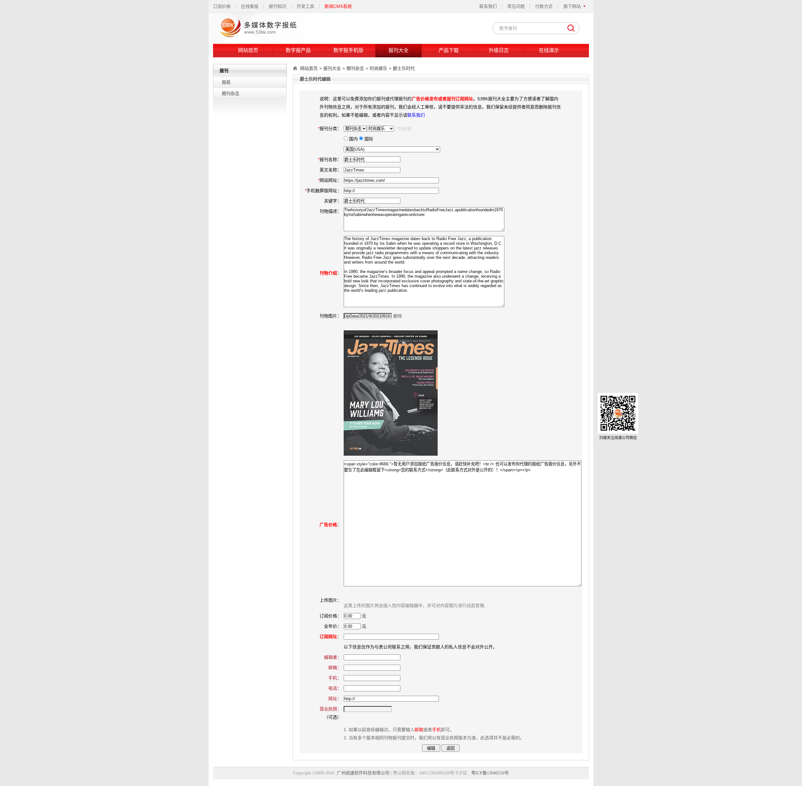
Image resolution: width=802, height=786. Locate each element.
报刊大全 (398, 50)
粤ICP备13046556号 (490, 773)
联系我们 (488, 6)
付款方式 (544, 6)
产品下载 (449, 50)
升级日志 (499, 50)
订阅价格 (222, 6)
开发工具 (305, 6)
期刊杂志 (230, 93)
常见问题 (516, 6)
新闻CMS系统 (338, 6)
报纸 (226, 82)
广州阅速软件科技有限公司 (363, 773)
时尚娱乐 (378, 68)
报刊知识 (277, 6)
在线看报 (249, 6)
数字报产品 (298, 50)
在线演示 (549, 50)
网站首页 (248, 50)
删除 (397, 315)
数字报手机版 (348, 50)
